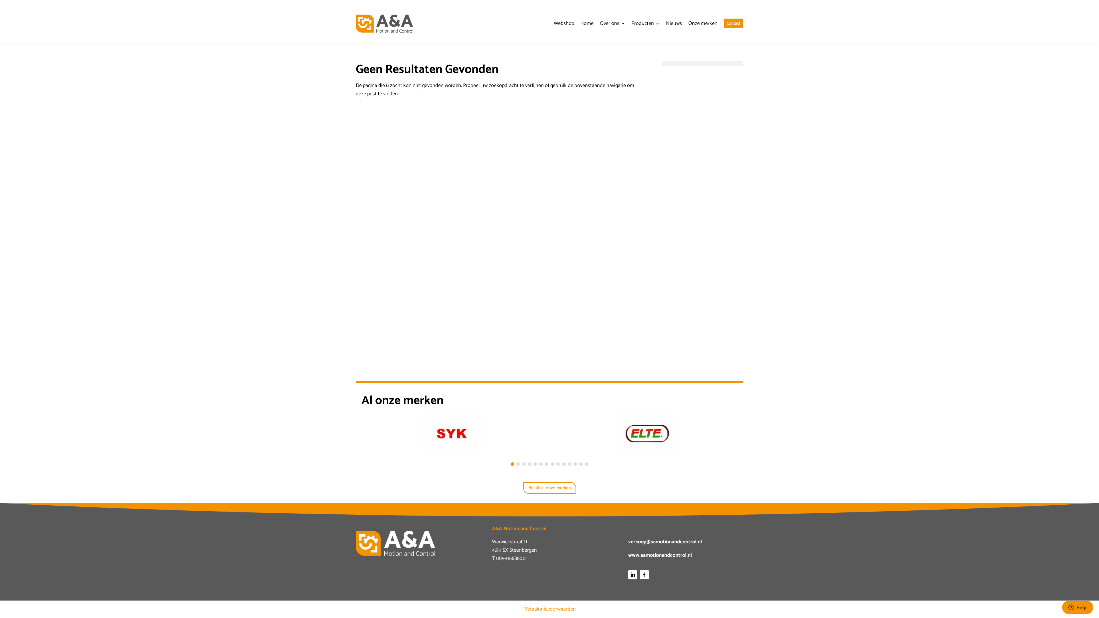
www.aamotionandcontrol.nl (660, 555)
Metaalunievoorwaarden (549, 609)
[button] (512, 464)
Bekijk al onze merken (549, 488)
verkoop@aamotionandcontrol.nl (665, 542)
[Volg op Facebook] (644, 574)
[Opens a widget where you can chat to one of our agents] (1077, 608)
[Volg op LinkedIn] (632, 574)
